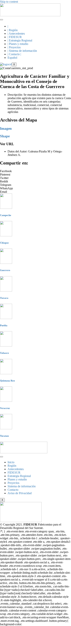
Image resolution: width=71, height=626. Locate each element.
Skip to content (9, 1)
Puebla (3, 325)
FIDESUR (14, 472)
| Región (13, 30)
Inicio (11, 462)
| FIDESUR (15, 37)
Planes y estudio (17, 479)
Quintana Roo (7, 380)
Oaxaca (4, 297)
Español (12, 57)
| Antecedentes (16, 33)
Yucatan (4, 435)
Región (12, 465)
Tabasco (4, 352)
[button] (35, 171)
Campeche (5, 215)
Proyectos (13, 482)
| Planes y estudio (18, 43)
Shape (5, 136)
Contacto (13, 489)
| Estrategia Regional (20, 40)
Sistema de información (22, 486)
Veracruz (5, 408)
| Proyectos (14, 47)
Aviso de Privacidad (20, 493)
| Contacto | (14, 54)
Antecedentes (16, 469)
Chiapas (4, 242)
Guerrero (5, 270)
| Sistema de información (22, 50)
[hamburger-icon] (1, 19)
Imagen (6, 128)
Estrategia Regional (19, 476)
